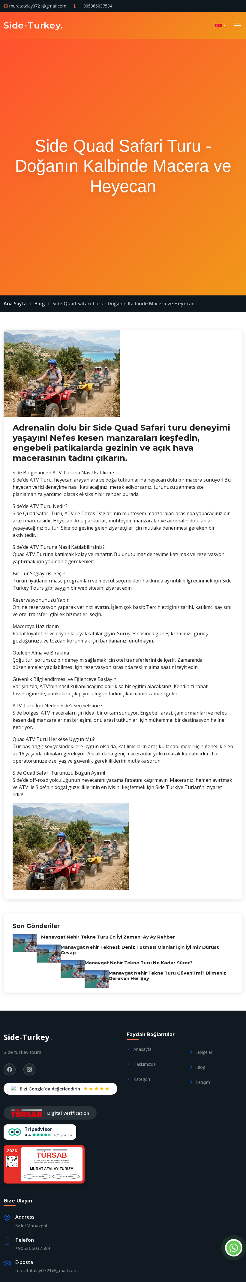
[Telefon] (232, 1247)
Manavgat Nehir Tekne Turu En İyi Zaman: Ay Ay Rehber (108, 937)
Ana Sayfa (15, 303)
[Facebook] (10, 1069)
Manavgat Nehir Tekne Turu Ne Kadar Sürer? (139, 963)
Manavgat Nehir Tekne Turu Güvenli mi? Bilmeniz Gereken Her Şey (167, 975)
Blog (39, 303)
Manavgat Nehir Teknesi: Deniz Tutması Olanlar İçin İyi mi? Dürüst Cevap (140, 949)
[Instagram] (29, 1069)
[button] (220, 25)
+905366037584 (96, 6)
